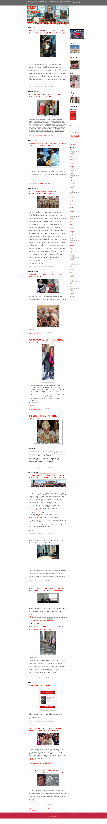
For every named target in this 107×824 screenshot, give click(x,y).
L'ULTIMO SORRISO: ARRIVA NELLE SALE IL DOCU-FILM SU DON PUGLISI (46, 95)
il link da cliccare (35, 509)
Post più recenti (31, 808)
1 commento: (41, 762)
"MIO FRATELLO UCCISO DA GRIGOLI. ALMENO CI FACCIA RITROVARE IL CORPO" (46, 771)
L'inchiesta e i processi (46, 24)
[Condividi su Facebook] (51, 86)
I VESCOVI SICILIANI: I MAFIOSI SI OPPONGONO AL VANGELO (43, 192)
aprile (71, 159)
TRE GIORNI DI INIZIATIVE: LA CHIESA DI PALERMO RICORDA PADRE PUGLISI (45, 729)
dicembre (71, 170)
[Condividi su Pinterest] (52, 86)
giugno (71, 177)
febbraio (71, 169)
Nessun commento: (42, 86)
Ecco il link (37, 515)
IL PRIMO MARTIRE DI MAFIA (41, 685)
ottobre (71, 153)
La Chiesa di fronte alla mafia (46, 87)
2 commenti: (41, 183)
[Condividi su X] (50, 86)
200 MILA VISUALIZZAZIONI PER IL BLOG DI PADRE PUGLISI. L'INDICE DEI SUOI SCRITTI (46, 476)
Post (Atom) (33, 810)
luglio (71, 149)
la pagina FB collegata (38, 506)
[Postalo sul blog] (49, 86)
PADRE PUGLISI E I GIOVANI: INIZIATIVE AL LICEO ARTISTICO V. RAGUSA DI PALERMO (46, 589)
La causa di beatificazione (58, 24)
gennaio (71, 160)
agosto (71, 176)
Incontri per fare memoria (37, 87)
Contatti (66, 24)
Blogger (58, 816)
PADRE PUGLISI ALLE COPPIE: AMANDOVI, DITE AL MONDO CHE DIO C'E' (46, 628)
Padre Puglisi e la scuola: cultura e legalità (58, 87)
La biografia (38, 24)
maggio (71, 157)
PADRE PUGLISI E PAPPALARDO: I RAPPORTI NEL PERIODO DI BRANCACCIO (46, 541)
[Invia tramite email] (47, 86)
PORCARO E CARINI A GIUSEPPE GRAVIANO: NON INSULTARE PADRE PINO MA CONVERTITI (47, 31)
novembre (71, 152)
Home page (31, 24)
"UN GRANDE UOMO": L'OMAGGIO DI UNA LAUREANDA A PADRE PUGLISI (46, 341)
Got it (80, 2)
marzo (71, 150)
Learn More (75, 2)
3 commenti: (41, 677)
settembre (71, 166)
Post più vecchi (64, 808)
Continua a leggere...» (32, 83)
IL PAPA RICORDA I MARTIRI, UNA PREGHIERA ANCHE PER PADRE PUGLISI (47, 144)
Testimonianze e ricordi (36, 409)
